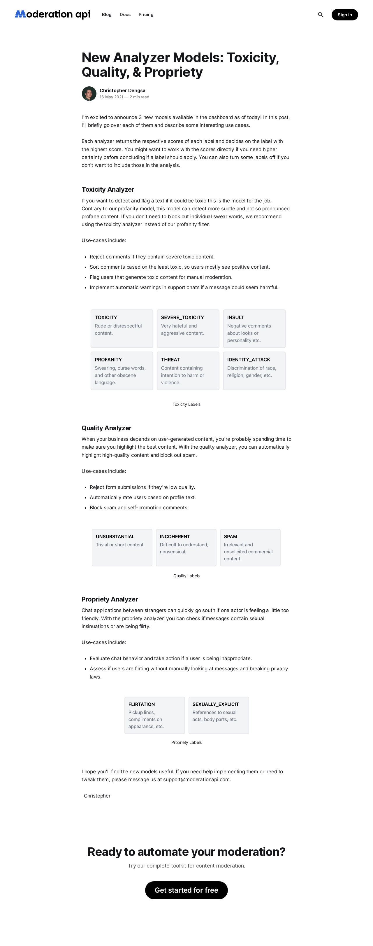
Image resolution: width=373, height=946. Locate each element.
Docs (125, 14)
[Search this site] (320, 14)
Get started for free (186, 890)
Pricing (146, 14)
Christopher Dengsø (122, 90)
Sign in (345, 15)
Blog (107, 14)
